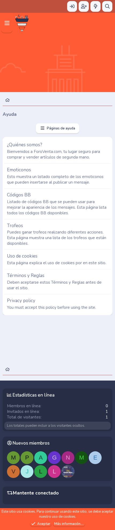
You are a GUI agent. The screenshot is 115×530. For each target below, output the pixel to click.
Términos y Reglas (25, 275)
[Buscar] (107, 6)
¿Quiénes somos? (24, 145)
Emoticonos (19, 170)
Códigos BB (19, 195)
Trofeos (15, 226)
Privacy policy (21, 301)
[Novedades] (95, 6)
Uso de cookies (22, 256)
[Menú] (7, 23)
